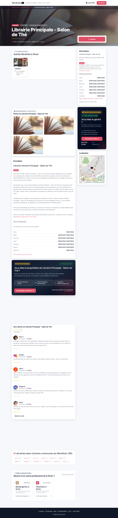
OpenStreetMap (95, 182)
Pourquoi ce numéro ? (85, 70)
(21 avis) (22, 38)
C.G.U (69, 511)
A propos (41, 511)
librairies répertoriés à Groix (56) (26, 217)
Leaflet (88, 182)
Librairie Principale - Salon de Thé (92, 98)
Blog (55, 511)
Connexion (101, 3)
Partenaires (49, 511)
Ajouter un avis (19, 416)
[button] (92, 168)
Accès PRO (76, 511)
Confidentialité (62, 511)
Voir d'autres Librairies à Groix (22, 254)
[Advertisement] (44, 94)
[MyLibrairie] (18, 3)
